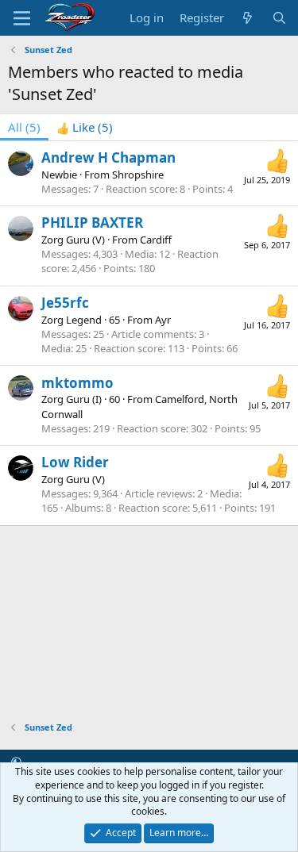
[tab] (84, 127)
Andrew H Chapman (108, 157)
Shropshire (138, 174)
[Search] (279, 18)
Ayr (163, 320)
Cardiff (156, 239)
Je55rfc (65, 303)
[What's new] (247, 18)
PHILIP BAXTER (92, 222)
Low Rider (75, 462)
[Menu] (22, 18)
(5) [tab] (24, 127)
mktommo (77, 383)
